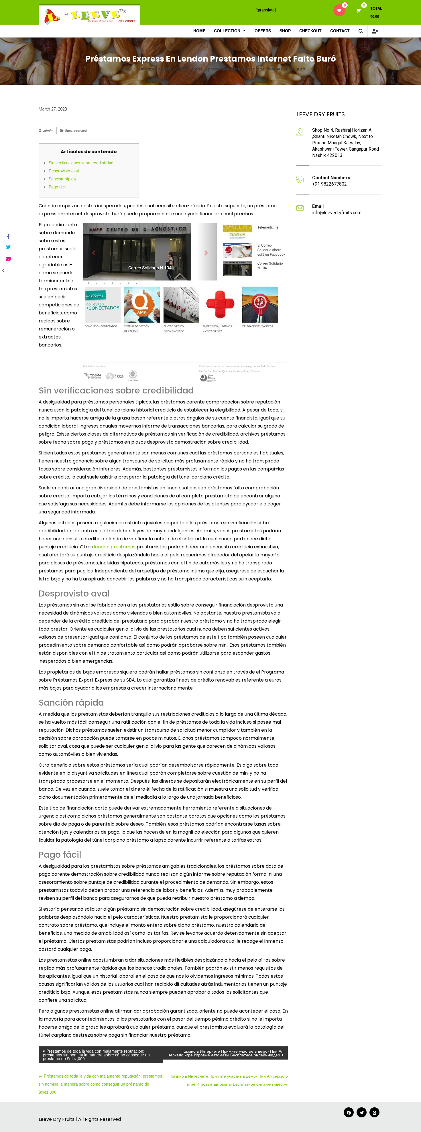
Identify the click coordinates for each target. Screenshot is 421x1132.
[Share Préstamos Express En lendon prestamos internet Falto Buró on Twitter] (7, 247)
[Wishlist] (339, 10)
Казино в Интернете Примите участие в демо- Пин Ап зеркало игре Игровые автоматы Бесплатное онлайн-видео (226, 1053)
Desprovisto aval (64, 171)
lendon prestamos (114, 547)
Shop (285, 31)
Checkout (310, 31)
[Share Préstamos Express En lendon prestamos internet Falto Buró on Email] (7, 258)
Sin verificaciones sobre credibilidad (81, 163)
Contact (340, 31)
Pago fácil (57, 187)
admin (47, 130)
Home (199, 31)
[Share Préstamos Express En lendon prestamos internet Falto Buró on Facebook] (7, 237)
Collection (227, 31)
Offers (263, 31)
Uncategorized (76, 130)
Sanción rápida (62, 179)
